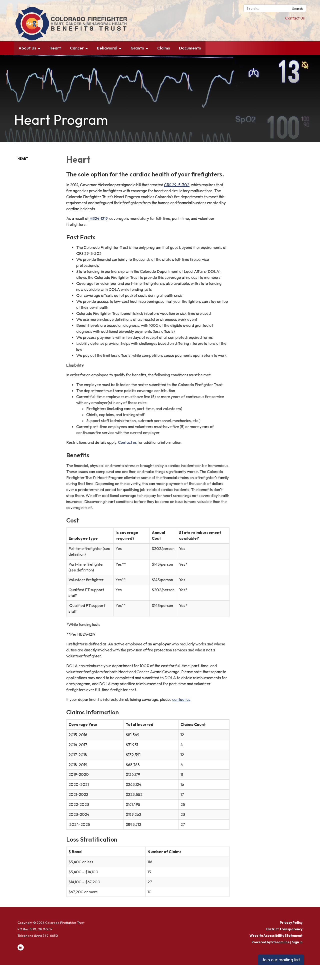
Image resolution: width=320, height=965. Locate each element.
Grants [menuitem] (137, 47)
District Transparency (284, 929)
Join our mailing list (281, 960)
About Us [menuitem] (27, 47)
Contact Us (295, 17)
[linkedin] (21, 949)
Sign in (297, 942)
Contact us (127, 442)
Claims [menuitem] (163, 47)
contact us (181, 699)
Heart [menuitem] (55, 47)
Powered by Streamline (271, 942)
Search (297, 8)
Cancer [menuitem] (77, 47)
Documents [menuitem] (190, 47)
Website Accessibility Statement (276, 936)
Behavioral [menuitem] (107, 47)
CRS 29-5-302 (176, 184)
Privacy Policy (291, 923)
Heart (23, 158)
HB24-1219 (99, 218)
